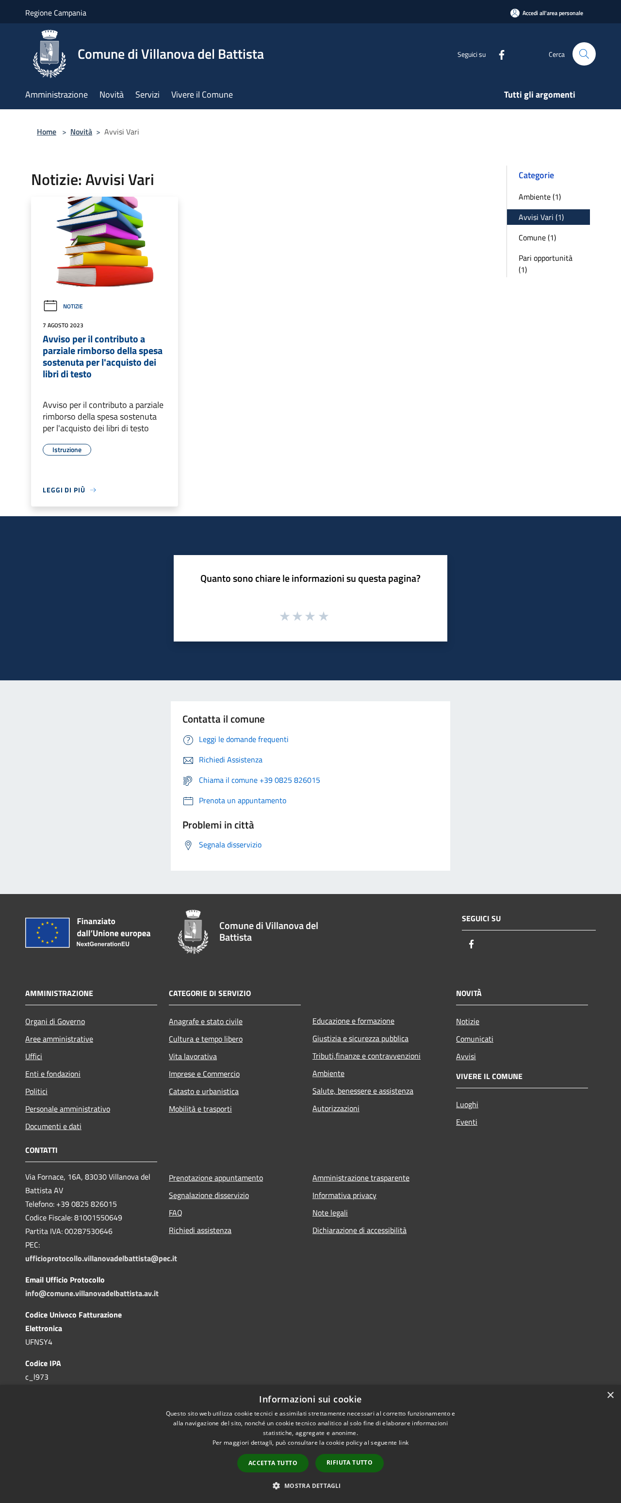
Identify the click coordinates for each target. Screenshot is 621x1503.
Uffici (33, 1056)
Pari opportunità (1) (545, 263)
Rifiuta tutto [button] (350, 1462)
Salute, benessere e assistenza (362, 1091)
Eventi (466, 1122)
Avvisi (466, 1056)
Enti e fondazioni (53, 1074)
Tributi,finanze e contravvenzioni (366, 1056)
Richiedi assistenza (200, 1230)
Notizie (73, 306)
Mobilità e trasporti (200, 1109)
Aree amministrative (59, 1039)
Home (46, 131)
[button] (310, 1485)
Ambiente (328, 1073)
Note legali (330, 1212)
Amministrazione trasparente (360, 1177)
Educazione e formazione (353, 1021)
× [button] (610, 1395)
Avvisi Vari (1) (541, 217)
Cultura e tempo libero (206, 1039)
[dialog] (310, 1444)
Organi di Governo (55, 1021)
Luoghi (467, 1104)
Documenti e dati (53, 1126)
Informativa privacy (344, 1195)
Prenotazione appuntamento (216, 1177)
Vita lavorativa (193, 1056)
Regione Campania (55, 12)
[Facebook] (497, 53)
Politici (36, 1091)
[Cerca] (584, 54)
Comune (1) (537, 237)
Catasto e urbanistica (204, 1091)
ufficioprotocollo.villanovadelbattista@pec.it (101, 1258)
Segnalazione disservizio (209, 1195)
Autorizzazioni (336, 1108)
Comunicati (474, 1039)
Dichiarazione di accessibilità (359, 1230)
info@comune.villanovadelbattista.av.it (92, 1293)
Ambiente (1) (540, 197)
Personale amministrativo (67, 1109)
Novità (81, 131)
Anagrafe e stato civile (206, 1021)
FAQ (175, 1212)
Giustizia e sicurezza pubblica (360, 1038)
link (404, 1442)
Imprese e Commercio (204, 1074)
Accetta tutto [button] (272, 1463)
